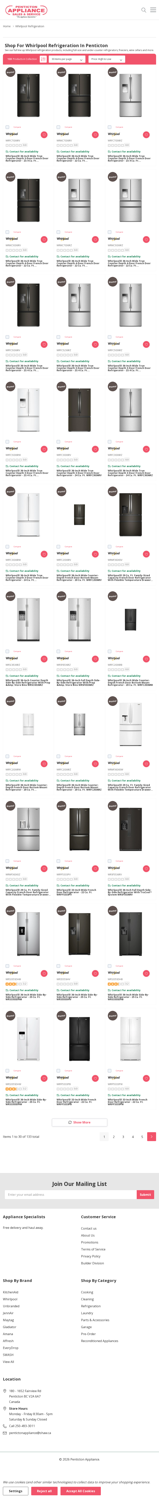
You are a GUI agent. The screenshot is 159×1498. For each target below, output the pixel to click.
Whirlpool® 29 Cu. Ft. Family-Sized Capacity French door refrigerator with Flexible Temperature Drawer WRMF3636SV (129, 577)
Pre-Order (88, 1334)
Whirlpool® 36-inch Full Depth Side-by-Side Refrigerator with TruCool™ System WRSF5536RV (130, 892)
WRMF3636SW (115, 769)
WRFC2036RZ (64, 769)
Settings (15, 1491)
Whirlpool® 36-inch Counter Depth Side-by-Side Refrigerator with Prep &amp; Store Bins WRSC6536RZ (28, 682)
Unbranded (11, 1306)
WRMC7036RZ (64, 245)
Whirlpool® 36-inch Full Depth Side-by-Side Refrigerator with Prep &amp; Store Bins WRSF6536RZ (78, 682)
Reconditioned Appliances (99, 1341)
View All (8, 1362)
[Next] (151, 1136)
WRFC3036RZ (115, 455)
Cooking (87, 1292)
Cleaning (87, 1299)
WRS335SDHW (13, 1084)
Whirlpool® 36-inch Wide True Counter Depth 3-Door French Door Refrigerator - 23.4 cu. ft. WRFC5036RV (27, 368)
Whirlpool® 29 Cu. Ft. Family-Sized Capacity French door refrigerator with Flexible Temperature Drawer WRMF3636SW (129, 787)
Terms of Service (93, 1249)
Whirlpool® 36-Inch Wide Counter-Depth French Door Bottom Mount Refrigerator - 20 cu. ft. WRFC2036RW (27, 787)
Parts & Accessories (95, 1320)
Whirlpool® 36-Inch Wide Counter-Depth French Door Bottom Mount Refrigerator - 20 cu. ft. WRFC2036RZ (79, 787)
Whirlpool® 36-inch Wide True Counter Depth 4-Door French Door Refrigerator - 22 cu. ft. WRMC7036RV (78, 158)
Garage (86, 1327)
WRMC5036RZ (115, 245)
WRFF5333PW (115, 1084)
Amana (8, 1334)
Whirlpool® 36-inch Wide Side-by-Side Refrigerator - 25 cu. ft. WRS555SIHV (77, 997)
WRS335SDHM (13, 979)
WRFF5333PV (64, 874)
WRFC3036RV (64, 455)
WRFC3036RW (13, 560)
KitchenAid (10, 1292)
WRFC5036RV (13, 350)
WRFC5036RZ (115, 350)
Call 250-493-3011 (22, 1426)
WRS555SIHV (63, 979)
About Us (88, 1235)
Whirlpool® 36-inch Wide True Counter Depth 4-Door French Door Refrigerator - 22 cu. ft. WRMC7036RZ (78, 263)
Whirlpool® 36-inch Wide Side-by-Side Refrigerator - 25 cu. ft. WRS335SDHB (128, 997)
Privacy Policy (90, 1256)
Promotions (89, 1242)
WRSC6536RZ (13, 664)
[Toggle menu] (153, 10)
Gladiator (9, 1327)
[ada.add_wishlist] (44, 134)
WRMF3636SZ (13, 874)
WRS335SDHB (115, 979)
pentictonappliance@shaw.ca (30, 1433)
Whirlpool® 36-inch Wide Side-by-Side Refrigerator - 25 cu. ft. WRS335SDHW (26, 1102)
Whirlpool (10, 1299)
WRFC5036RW (13, 455)
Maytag (8, 1320)
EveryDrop (10, 1348)
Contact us (89, 1228)
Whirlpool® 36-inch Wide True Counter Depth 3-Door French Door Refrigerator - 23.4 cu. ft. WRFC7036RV (27, 158)
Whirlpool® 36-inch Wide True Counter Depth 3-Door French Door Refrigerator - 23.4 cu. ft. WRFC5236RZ (78, 368)
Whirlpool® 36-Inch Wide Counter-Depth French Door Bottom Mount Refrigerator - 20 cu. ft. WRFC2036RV (79, 577)
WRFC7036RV (13, 140)
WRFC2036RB (115, 664)
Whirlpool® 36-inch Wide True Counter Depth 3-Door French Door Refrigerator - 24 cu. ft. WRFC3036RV (79, 473)
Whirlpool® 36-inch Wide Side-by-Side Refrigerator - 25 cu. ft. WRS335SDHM (26, 997)
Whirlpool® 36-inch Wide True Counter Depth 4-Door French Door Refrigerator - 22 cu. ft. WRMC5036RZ (129, 263)
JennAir (8, 1313)
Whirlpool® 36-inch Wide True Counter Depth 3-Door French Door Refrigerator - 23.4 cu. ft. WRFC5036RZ (129, 368)
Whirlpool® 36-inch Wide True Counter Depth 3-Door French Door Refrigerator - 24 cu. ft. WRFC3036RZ (130, 473)
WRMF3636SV (115, 560)
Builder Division (92, 1263)
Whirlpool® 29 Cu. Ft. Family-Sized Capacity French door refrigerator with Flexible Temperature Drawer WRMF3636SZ (27, 892)
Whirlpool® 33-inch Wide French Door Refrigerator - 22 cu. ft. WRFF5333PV (76, 892)
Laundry (87, 1313)
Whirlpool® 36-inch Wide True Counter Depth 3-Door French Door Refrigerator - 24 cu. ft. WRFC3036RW (27, 577)
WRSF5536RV (115, 874)
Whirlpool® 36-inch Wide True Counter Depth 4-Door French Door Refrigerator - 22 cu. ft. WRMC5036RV (27, 263)
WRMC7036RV (64, 140)
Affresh (8, 1341)
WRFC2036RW (13, 769)
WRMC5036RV (13, 245)
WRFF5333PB (64, 1084)
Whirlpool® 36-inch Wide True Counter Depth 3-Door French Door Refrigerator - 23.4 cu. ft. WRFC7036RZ (129, 158)
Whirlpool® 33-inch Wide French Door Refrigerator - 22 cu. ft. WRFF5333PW (127, 1102)
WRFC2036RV (64, 560)
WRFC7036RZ (115, 140)
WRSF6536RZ (64, 664)
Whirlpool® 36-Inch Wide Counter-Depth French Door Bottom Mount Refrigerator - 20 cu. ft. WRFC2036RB (130, 682)
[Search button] (144, 10)
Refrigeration (91, 1306)
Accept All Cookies (80, 1491)
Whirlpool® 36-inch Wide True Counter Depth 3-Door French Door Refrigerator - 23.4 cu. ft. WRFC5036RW (27, 473)
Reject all (44, 1491)
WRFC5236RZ (64, 350)
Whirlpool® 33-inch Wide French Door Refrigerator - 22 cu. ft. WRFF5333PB (76, 1102)
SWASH (8, 1355)
